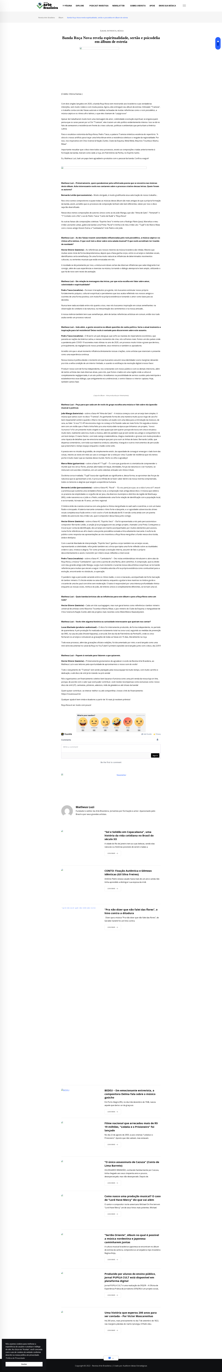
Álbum (103, 31)
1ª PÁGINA (67, 5)
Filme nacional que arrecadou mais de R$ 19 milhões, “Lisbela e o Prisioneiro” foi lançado (131, 1126)
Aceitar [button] (24, 1364)
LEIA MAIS (111, 853)
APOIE (152, 5)
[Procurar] (180, 5)
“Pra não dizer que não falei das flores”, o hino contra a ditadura (131, 911)
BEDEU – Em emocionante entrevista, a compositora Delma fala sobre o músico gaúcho (130, 1094)
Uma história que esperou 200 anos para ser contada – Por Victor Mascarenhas (131, 1314)
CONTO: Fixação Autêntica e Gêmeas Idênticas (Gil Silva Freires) (128, 872)
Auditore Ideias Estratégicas (135, 1365)
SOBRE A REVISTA (138, 5)
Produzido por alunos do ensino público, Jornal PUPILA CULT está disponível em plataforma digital (130, 1277)
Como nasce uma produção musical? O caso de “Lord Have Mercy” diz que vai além (133, 1197)
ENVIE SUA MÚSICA (167, 5)
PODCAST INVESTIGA (98, 5)
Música (120, 31)
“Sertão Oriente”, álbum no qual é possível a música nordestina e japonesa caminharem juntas (132, 1238)
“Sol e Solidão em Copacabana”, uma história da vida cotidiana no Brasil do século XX (129, 835)
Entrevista (111, 31)
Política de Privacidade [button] (15, 1358)
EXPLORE (80, 5)
